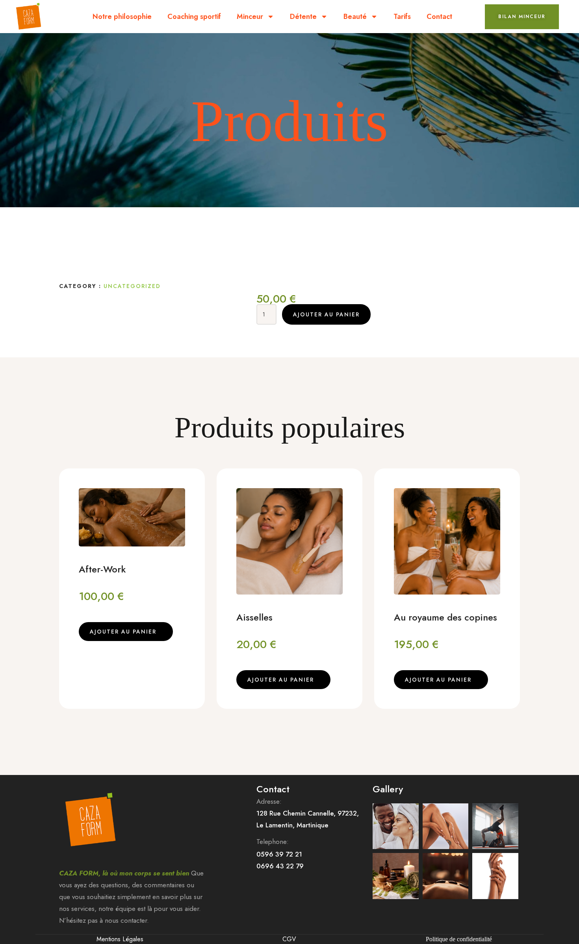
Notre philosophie (122, 16)
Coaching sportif (194, 16)
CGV (289, 939)
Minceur (250, 16)
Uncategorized (132, 286)
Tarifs (402, 16)
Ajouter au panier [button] (123, 632)
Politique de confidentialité (459, 939)
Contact (439, 16)
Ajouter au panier (326, 314)
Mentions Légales (119, 939)
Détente (303, 16)
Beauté (355, 16)
